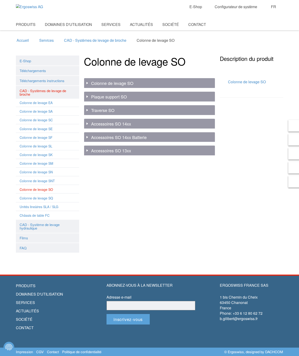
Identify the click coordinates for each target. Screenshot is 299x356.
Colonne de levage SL (36, 146)
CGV (40, 351)
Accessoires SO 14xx (111, 124)
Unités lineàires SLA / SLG (39, 206)
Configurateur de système (236, 6)
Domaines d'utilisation (68, 24)
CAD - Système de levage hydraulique (40, 226)
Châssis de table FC (35, 215)
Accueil (23, 40)
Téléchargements (33, 70)
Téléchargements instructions (42, 80)
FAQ (23, 247)
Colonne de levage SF (36, 137)
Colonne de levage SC (36, 120)
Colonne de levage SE (36, 128)
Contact (197, 24)
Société (170, 24)
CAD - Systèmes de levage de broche (95, 40)
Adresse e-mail (119, 297)
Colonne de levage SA (36, 111)
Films (24, 237)
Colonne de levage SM (36, 163)
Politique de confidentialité (81, 351)
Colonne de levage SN (36, 172)
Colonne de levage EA (36, 102)
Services (111, 24)
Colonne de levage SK (36, 154)
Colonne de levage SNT (37, 180)
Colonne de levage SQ (36, 198)
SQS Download (271, 30)
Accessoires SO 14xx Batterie (119, 137)
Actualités (141, 24)
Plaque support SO (109, 96)
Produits (26, 24)
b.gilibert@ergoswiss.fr (239, 318)
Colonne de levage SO (36, 189)
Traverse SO (102, 110)
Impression (24, 351)
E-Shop (195, 6)
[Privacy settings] (9, 347)
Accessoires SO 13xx (111, 150)
